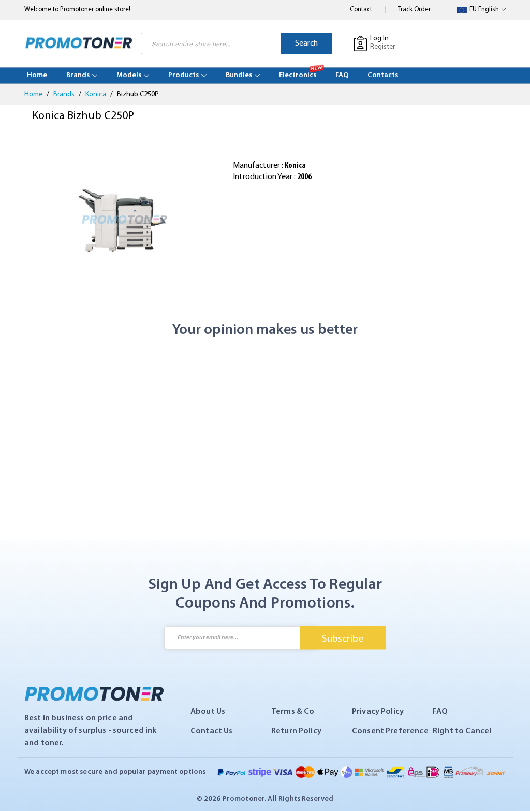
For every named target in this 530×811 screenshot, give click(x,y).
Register (382, 47)
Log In (379, 38)
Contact (361, 9)
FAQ (440, 711)
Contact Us (211, 731)
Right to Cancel (462, 731)
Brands (64, 94)
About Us (207, 711)
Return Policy (296, 731)
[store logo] (78, 43)
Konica (96, 94)
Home (34, 94)
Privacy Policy (378, 711)
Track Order (414, 9)
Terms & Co (293, 711)
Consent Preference (390, 731)
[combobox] (211, 43)
